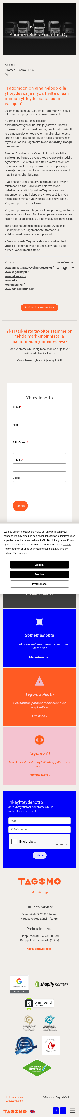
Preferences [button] (20, 552)
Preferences (39, 584)
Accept (39, 564)
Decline (39, 574)
